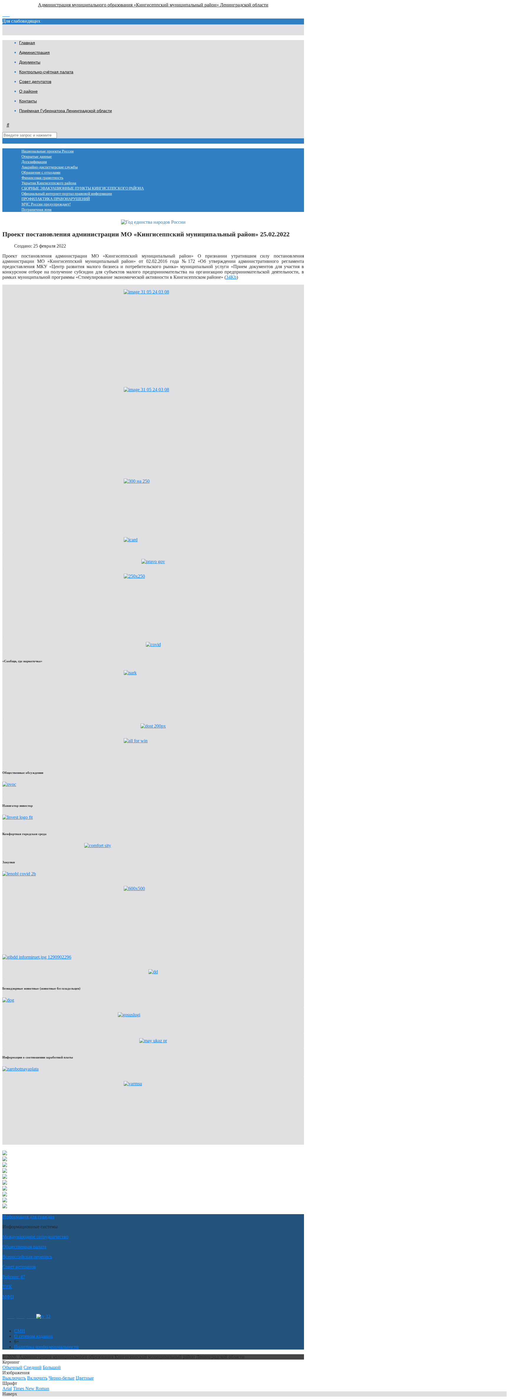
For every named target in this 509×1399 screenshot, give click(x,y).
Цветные (85, 1377)
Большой (52, 1367)
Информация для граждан (28, 1216)
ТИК (7, 1286)
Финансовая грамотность (42, 178)
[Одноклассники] (10, 1316)
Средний (33, 1367)
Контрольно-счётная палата (46, 71)
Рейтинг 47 (13, 1276)
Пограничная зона (37, 210)
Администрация (34, 52)
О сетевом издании (33, 1336)
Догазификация (34, 162)
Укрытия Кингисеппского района (49, 183)
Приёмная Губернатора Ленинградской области (65, 110)
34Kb (231, 277)
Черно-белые (62, 1377)
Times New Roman (31, 1388)
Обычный (12, 1367)
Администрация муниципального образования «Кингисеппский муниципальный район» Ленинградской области (153, 4)
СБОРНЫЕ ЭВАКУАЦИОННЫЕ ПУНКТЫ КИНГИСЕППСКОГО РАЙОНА (83, 188)
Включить (37, 1377)
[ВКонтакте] (20, 1316)
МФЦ (8, 1296)
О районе (28, 91)
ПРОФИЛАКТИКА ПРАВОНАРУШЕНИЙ (56, 199)
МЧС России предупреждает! (46, 204)
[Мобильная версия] (31, 1316)
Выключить (14, 1377)
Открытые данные (37, 157)
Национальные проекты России (48, 151)
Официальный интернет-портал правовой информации (67, 194)
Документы (29, 62)
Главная (27, 42)
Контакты (28, 101)
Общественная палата (24, 1246)
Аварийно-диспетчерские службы (50, 167)
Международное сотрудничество (35, 1236)
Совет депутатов (35, 81)
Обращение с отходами (41, 172)
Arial (7, 1388)
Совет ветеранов (19, 1266)
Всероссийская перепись (27, 1256)
